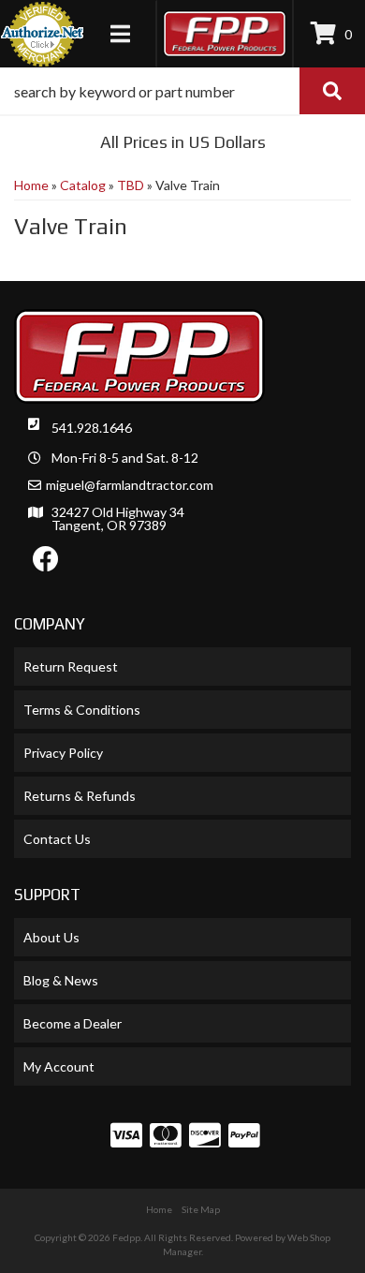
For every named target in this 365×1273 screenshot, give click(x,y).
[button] (182, 90)
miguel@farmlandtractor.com (129, 485)
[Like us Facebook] (46, 563)
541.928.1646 (91, 428)
